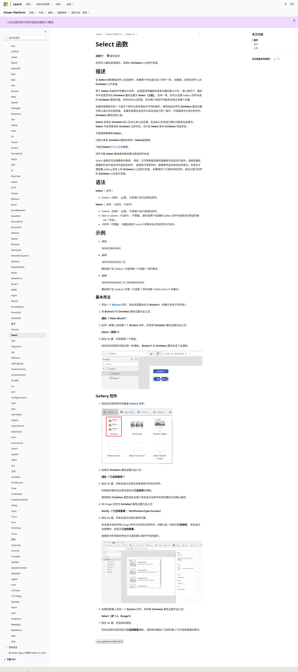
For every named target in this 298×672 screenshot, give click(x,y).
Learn (99, 34)
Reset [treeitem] (14, 272)
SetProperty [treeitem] (17, 363)
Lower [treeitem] (14, 57)
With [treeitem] (13, 635)
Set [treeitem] (12, 352)
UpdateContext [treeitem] (19, 567)
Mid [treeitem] (13, 79)
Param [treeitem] (14, 142)
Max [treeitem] (13, 74)
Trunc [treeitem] (14, 533)
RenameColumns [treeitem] (20, 255)
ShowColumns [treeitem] (18, 369)
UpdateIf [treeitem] (15, 573)
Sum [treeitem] (13, 437)
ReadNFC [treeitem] (16, 216)
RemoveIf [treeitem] (16, 250)
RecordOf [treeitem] (16, 227)
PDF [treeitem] (13, 164)
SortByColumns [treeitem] (19, 397)
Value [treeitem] (14, 607)
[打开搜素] (285, 4)
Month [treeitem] (14, 102)
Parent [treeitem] (14, 147)
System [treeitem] (15, 454)
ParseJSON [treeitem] (16, 153)
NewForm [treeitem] (16, 113)
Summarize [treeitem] (17, 442)
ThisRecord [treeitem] (17, 482)
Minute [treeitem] (15, 91)
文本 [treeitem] (13, 471)
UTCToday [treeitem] (16, 596)
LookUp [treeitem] (15, 51)
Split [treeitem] (13, 403)
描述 (256, 40)
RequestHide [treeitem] (18, 267)
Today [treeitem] (14, 505)
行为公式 (115, 147)
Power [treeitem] (14, 181)
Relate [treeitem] (14, 238)
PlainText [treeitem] (15, 176)
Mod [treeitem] (13, 96)
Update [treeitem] (15, 562)
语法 (256, 44)
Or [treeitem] (12, 136)
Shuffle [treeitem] (14, 380)
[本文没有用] (278, 59)
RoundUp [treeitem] (16, 312)
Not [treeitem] (13, 119)
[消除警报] (294, 20)
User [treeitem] (13, 584)
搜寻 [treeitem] (13, 323)
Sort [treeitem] (13, 391)
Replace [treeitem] (15, 261)
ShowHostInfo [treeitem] (18, 374)
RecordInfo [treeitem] (17, 221)
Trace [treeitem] (14, 516)
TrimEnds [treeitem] (16, 528)
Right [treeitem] (14, 295)
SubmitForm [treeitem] (17, 425)
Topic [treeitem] (14, 511)
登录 (292, 3)
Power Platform (114, 34)
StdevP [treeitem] (14, 420)
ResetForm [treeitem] (16, 278)
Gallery (133, 403)
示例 (256, 48)
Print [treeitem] (13, 187)
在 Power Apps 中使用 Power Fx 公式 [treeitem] (27, 652)
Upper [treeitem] (14, 579)
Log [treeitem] (13, 45)
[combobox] (25, 37)
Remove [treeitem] (15, 244)
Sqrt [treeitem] (13, 408)
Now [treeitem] (13, 130)
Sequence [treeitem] (16, 346)
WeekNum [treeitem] (16, 630)
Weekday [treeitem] (15, 624)
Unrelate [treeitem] (15, 556)
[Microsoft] (6, 4)
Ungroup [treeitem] (15, 545)
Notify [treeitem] (14, 125)
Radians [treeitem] (15, 198)
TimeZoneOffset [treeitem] (19, 499)
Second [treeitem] (15, 329)
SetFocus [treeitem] (15, 357)
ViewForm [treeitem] (16, 618)
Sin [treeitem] (12, 386)
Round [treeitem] (14, 301)
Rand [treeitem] (14, 204)
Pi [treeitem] (12, 170)
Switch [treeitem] (14, 448)
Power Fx (130, 34)
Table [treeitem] (14, 459)
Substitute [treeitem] (16, 431)
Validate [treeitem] (15, 601)
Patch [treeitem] (14, 159)
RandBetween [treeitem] (18, 210)
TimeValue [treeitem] (16, 493)
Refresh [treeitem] (15, 232)
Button (116, 304)
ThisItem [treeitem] (15, 477)
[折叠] (45, 31)
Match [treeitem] (14, 62)
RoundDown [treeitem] (17, 306)
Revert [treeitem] (14, 284)
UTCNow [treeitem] (15, 590)
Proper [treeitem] (14, 193)
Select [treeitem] (14, 335)
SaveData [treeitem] (16, 318)
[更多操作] (199, 34)
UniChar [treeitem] (15, 550)
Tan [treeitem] (13, 465)
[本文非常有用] (275, 59)
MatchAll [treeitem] (15, 68)
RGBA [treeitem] (14, 289)
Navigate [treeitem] (15, 108)
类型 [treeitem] (13, 539)
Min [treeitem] (13, 85)
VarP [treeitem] (13, 613)
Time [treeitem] (13, 488)
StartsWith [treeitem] (16, 414)
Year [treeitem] (13, 641)
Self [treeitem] (13, 340)
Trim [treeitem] (13, 522)
